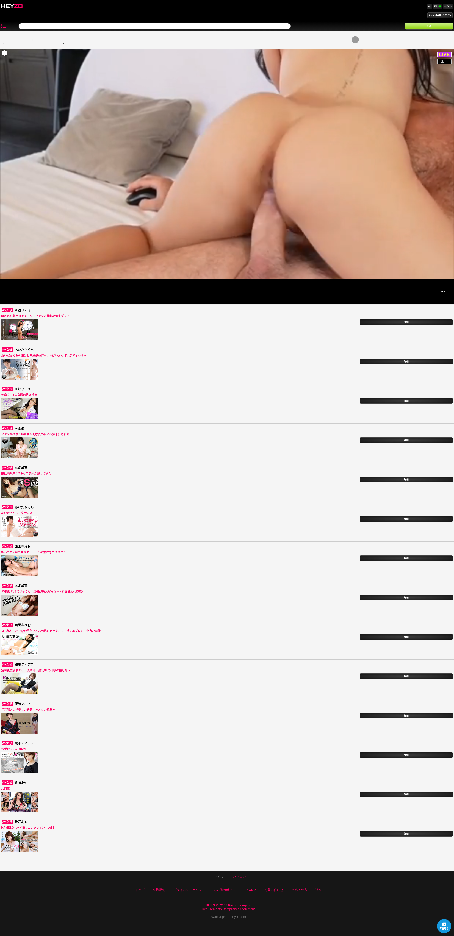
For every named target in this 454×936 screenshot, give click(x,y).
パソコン (239, 877)
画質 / (437, 6)
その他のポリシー (226, 890)
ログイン (448, 6)
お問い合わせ (273, 890)
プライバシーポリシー (189, 890)
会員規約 (159, 890)
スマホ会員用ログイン (440, 15)
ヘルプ (251, 890)
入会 (429, 25)
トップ (140, 890)
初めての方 (299, 890)
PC (429, 6)
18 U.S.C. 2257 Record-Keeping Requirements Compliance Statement (228, 907)
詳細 (406, 322)
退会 (318, 890)
